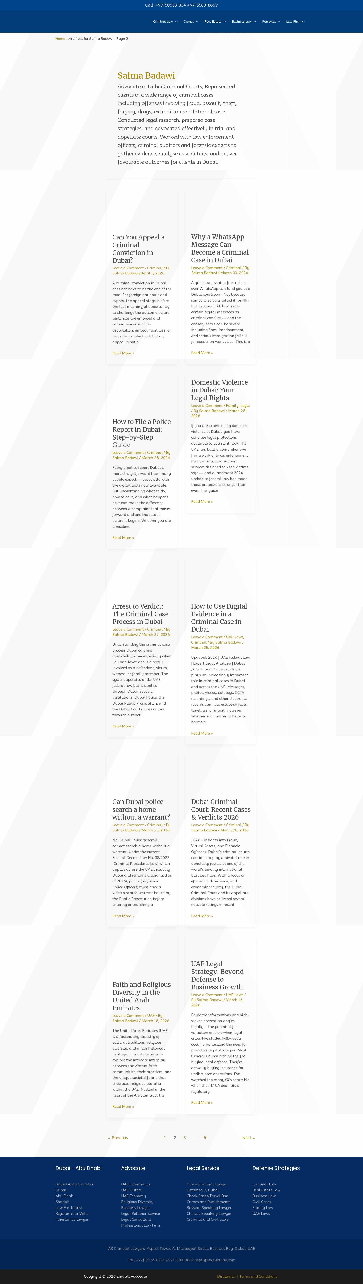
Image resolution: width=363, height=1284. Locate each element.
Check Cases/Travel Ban (207, 1196)
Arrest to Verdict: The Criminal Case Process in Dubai (140, 614)
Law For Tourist (69, 1208)
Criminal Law (264, 1184)
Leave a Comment (128, 268)
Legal (245, 405)
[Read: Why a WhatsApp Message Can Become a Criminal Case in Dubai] (221, 208)
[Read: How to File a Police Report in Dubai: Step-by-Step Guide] (142, 392)
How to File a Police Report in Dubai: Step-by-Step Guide (141, 433)
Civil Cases (262, 1202)
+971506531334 (170, 5)
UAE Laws (234, 637)
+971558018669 (202, 5)
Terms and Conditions (258, 1276)
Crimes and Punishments (208, 1202)
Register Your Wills (71, 1213)
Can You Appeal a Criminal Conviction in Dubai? (138, 248)
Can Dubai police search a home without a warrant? (141, 809)
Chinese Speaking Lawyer (209, 1213)
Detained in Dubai (203, 1190)
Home (60, 38)
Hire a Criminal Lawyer (207, 1184)
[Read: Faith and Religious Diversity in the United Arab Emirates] (142, 955)
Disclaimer (226, 1276)
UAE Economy (133, 1196)
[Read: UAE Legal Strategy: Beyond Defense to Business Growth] (221, 945)
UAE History (131, 1190)
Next (249, 1138)
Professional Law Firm (140, 1225)
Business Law (264, 1196)
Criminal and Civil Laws (207, 1219)
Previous (117, 1138)
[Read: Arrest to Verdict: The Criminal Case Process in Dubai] (142, 577)
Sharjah (62, 1202)
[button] (175, 21)
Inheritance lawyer (71, 1219)
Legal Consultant (136, 1219)
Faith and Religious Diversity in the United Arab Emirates (141, 996)
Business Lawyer (135, 1208)
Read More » (123, 353)
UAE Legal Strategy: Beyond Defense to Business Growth (217, 975)
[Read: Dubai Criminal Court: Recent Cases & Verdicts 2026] (221, 772)
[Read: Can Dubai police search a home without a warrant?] (142, 772)
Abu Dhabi (64, 1196)
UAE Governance (135, 1184)
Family (232, 405)
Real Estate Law (266, 1190)
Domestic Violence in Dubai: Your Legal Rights (219, 390)
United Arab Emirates (74, 1184)
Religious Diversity (137, 1202)
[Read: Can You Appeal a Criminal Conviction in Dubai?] (142, 208)
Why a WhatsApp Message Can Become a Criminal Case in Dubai (220, 248)
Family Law (263, 1208)
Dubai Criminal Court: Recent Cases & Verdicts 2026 (221, 809)
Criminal (155, 268)
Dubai (60, 1190)
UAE (151, 1015)
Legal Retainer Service (140, 1213)
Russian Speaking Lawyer (209, 1208)
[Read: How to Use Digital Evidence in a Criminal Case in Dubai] (221, 577)
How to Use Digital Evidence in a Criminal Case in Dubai (219, 618)
